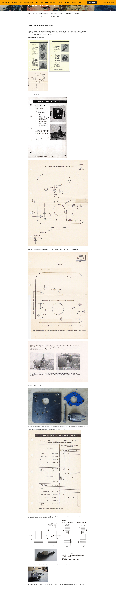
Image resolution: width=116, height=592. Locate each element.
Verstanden (92, 2)
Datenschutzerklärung (108, 2)
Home (29, 13)
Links (47, 16)
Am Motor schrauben (43, 13)
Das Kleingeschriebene (56, 16)
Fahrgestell (53, 13)
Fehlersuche (68, 13)
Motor (34, 13)
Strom (60, 13)
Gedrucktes (40, 16)
